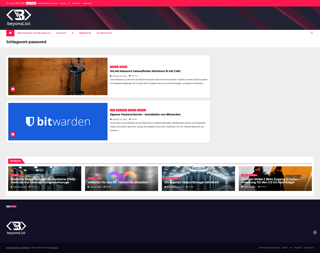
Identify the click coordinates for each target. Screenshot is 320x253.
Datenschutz (87, 3)
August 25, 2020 (119, 119)
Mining (99, 178)
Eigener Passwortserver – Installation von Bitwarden (145, 114)
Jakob (134, 119)
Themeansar (53, 248)
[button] (312, 33)
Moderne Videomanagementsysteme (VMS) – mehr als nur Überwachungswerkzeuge (44, 180)
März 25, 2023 (250, 187)
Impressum (76, 3)
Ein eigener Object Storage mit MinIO (191, 182)
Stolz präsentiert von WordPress (18, 248)
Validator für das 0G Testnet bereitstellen (118, 182)
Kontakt (63, 3)
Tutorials (114, 66)
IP (69, 3)
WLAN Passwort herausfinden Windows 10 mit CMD (145, 71)
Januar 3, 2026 (20, 187)
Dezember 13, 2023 (175, 187)
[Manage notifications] (315, 232)
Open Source (121, 110)
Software (132, 110)
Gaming (244, 175)
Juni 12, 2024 (96, 187)
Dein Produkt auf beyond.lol (48, 3)
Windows (123, 66)
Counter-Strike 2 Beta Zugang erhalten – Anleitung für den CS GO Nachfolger (271, 180)
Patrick (134, 76)
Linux (112, 110)
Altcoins (91, 178)
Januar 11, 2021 (119, 76)
